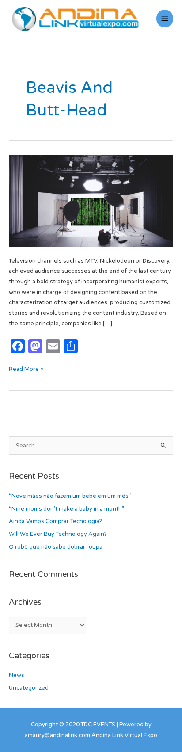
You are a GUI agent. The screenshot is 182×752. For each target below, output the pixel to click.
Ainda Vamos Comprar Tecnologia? (55, 521)
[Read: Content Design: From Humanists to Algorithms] (91, 200)
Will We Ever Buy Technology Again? (58, 534)
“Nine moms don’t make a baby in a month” (66, 508)
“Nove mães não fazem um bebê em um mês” (70, 496)
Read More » (26, 368)
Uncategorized (29, 687)
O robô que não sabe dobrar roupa (55, 546)
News (16, 675)
